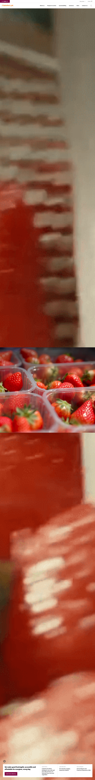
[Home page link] (20, 5)
